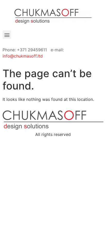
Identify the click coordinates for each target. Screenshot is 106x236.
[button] (7, 34)
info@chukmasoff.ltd (23, 56)
